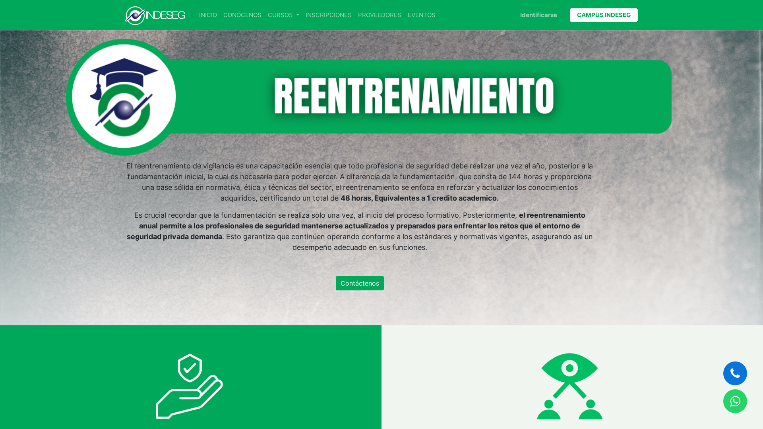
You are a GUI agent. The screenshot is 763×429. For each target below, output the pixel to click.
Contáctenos (360, 283)
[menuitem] (208, 15)
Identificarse (538, 15)
